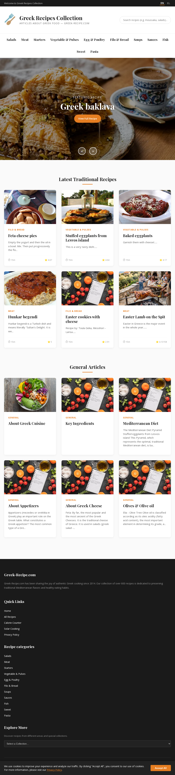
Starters (39, 40)
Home (7, 610)
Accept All (161, 768)
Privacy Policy (11, 634)
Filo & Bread (119, 40)
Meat (25, 40)
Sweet (81, 52)
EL (168, 3)
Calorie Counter (12, 622)
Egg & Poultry (94, 40)
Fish (165, 40)
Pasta (94, 52)
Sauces (152, 40)
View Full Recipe (87, 118)
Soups (138, 40)
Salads (11, 40)
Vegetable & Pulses (64, 40)
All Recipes (10, 616)
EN (162, 3)
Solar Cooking (11, 628)
